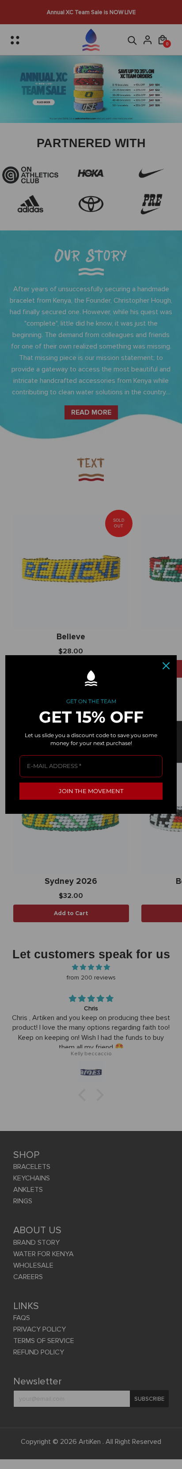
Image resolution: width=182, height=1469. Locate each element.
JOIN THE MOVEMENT (91, 790)
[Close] (166, 665)
